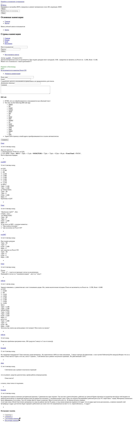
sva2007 (8, 58)
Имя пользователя (7, 47)
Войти (7, 30)
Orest (2, 143)
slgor (2, 363)
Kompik (3, 348)
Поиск (3, 11)
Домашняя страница (7, 83)
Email (2, 79)
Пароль (3, 49)
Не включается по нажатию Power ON (13, 70)
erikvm (3, 280)
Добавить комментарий (12, 73)
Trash (6, 42)
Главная (7, 38)
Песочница (8, 43)
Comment (4, 85)
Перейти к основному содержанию (12, 1)
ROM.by (3, 5)
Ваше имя (4, 77)
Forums (7, 40)
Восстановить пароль (12, 54)
